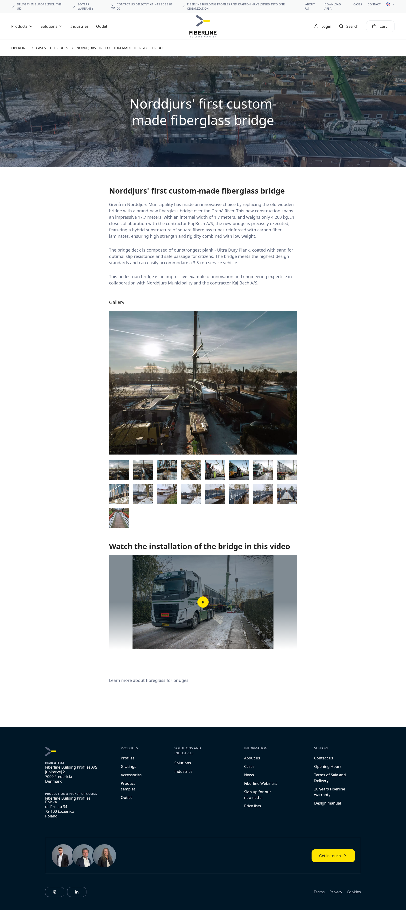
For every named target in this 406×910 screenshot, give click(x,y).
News (249, 775)
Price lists (252, 806)
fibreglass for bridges (167, 680)
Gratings (128, 766)
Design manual (327, 803)
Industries (79, 26)
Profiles (127, 758)
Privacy (335, 891)
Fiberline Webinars (260, 783)
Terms (319, 891)
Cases (357, 4)
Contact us (323, 758)
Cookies (354, 891)
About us (252, 758)
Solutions (182, 763)
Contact (374, 4)
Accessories (131, 775)
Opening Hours (328, 766)
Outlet (101, 26)
